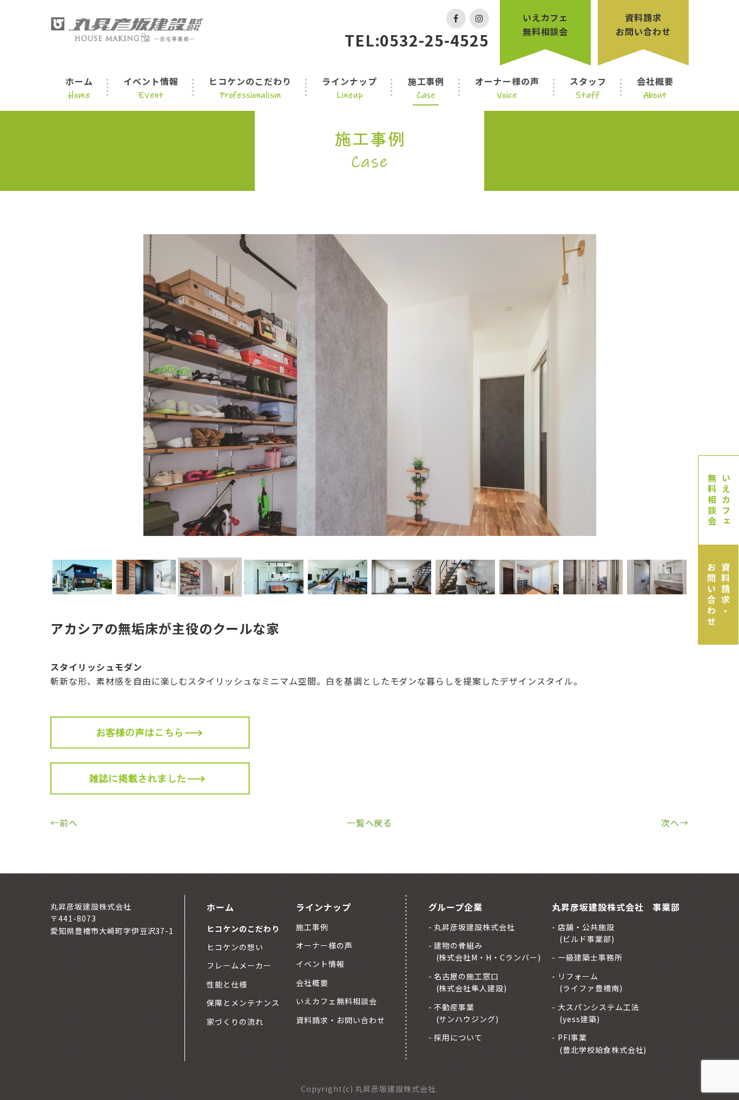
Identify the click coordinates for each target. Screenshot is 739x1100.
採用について (457, 1037)
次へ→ (675, 822)
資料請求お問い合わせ (643, 24)
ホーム (79, 88)
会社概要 (655, 88)
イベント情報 (151, 88)
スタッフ (588, 88)
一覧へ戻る (370, 822)
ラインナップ (349, 88)
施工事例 (426, 88)
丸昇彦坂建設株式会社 (474, 927)
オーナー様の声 (507, 88)
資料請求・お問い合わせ (718, 594)
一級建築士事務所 (589, 957)
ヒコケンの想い (235, 947)
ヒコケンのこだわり (250, 88)
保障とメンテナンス (243, 1002)
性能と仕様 (227, 984)
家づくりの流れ (235, 1021)
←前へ (64, 822)
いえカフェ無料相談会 (546, 24)
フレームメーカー (239, 965)
